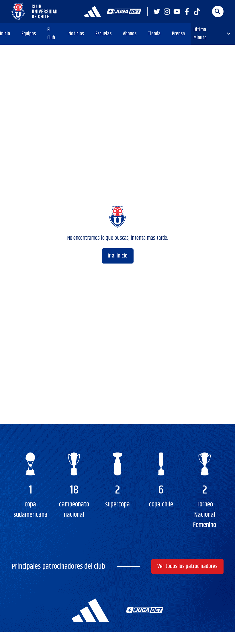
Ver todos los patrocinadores (187, 566)
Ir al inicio (118, 255)
